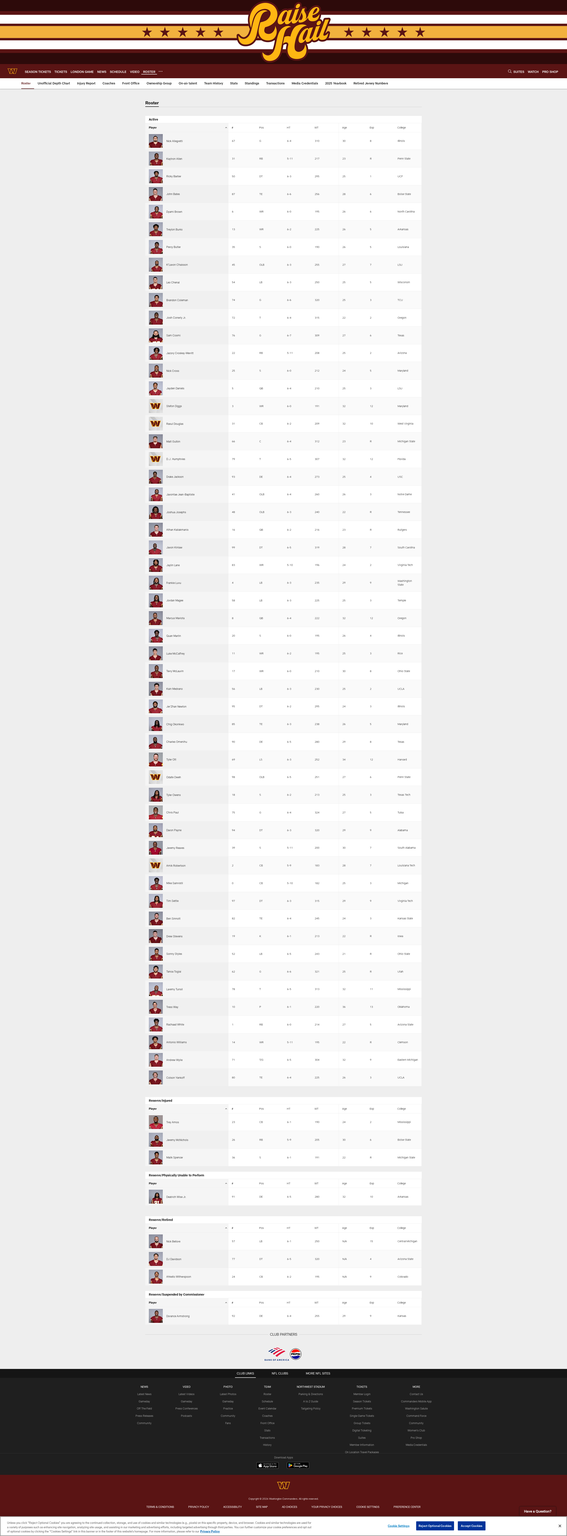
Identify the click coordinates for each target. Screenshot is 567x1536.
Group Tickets (362, 1423)
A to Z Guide (310, 1401)
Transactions (267, 1437)
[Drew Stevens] (156, 936)
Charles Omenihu (176, 741)
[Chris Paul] (156, 812)
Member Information (362, 1444)
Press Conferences (186, 1408)
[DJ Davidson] (156, 1259)
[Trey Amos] (156, 1122)
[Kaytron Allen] (156, 159)
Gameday (144, 1401)
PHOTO (228, 1386)
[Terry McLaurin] (156, 671)
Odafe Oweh (173, 777)
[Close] (560, 1526)
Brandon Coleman (177, 300)
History (267, 1444)
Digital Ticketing (361, 1430)
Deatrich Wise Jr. (176, 1196)
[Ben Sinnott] (156, 919)
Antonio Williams (176, 1042)
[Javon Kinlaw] (156, 547)
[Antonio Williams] (156, 1042)
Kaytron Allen (174, 158)
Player (153, 127)
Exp (372, 127)
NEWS (144, 1386)
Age (344, 127)
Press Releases (144, 1415)
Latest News (144, 1394)
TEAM (267, 1386)
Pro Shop (416, 1437)
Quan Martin (173, 635)
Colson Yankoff (175, 1077)
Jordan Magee (174, 600)
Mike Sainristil (174, 883)
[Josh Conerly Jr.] (156, 318)
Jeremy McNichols (177, 1139)
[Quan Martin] (156, 636)
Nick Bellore (173, 1241)
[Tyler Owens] (156, 795)
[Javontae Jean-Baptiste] (156, 494)
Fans (228, 1423)
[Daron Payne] (156, 830)
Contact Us (416, 1394)
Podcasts (186, 1415)
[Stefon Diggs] (156, 406)
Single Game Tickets (362, 1415)
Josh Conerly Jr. (176, 317)
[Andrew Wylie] (156, 1060)
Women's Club (416, 1430)
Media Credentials (416, 1444)
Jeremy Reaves (175, 847)
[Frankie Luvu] (156, 583)
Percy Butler (173, 246)
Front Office (267, 1423)
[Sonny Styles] (156, 954)
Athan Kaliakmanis (177, 529)
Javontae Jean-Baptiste (180, 494)
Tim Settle (172, 900)
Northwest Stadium (311, 1386)
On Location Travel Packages (362, 1452)
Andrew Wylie (174, 1059)
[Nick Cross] (156, 371)
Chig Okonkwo (175, 724)
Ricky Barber (173, 176)
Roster (267, 1394)
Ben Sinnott (173, 918)
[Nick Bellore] (156, 1241)
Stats (267, 1430)
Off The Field (144, 1408)
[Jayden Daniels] (156, 388)
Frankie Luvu (173, 582)
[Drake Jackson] (156, 477)
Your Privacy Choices (326, 1506)
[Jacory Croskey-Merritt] (156, 353)
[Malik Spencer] (156, 1157)
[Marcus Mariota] (156, 618)
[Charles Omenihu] (156, 742)
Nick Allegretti (174, 140)
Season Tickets (362, 1401)
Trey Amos (172, 1122)
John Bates (173, 193)
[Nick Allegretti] (156, 141)
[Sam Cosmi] (156, 335)
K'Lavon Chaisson (177, 264)
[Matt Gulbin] (156, 441)
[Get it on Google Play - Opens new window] (298, 1467)
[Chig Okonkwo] (156, 724)
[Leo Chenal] (156, 282)
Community (144, 1423)
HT (288, 127)
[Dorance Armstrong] (156, 1316)
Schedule (267, 1401)
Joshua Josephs (176, 512)
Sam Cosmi (173, 335)
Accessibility (232, 1506)
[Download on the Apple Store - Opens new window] (267, 1466)
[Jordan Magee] (156, 600)
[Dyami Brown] (156, 212)
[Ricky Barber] (156, 176)
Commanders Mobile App (416, 1401)
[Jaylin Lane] (156, 565)
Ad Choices (289, 1506)
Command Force (416, 1415)
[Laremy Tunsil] (156, 989)
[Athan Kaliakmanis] (156, 530)
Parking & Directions (311, 1394)
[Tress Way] (156, 1007)
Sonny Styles (174, 953)
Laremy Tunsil (174, 989)
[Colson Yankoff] (156, 1077)
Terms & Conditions (160, 1506)
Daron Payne (173, 830)
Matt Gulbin (173, 441)
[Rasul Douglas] (156, 424)
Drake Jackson (175, 476)
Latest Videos (186, 1394)
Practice (228, 1408)
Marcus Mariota (175, 618)
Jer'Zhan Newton (176, 706)
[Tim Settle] (156, 901)
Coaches (267, 1415)
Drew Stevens (174, 936)
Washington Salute (416, 1408)
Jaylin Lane (173, 565)
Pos (261, 127)
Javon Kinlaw (174, 547)
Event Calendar (267, 1408)
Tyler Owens (173, 794)
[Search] (510, 71)
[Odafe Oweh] (156, 777)
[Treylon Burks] (156, 229)
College (401, 127)
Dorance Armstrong (178, 1316)
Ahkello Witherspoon (178, 1276)
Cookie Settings (367, 1506)
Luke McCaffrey (175, 653)
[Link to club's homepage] (12, 71)
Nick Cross (172, 370)
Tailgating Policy (310, 1408)
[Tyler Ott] (156, 759)
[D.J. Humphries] (156, 459)
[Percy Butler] (156, 247)
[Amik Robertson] (156, 865)
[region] (283, 1526)
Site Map (262, 1506)
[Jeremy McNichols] (156, 1140)
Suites (362, 1437)
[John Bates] (156, 194)
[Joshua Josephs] (156, 512)
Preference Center (407, 1506)
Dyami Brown (174, 211)
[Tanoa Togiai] (156, 972)
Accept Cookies (471, 1525)
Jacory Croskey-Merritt (180, 353)
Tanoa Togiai (173, 971)
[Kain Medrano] (156, 689)
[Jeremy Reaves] (156, 848)
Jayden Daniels (175, 388)
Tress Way (172, 1006)
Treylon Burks (174, 229)
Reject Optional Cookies (435, 1525)
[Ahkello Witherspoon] (156, 1277)
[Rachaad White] (156, 1024)
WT (316, 127)
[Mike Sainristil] (156, 883)
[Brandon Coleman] (156, 300)
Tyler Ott (171, 759)
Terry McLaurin (175, 670)
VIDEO (186, 1386)
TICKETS (362, 1386)
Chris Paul (172, 812)
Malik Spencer (174, 1157)
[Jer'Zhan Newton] (156, 706)
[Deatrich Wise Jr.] (156, 1197)
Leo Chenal (173, 282)
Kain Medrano (174, 688)
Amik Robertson (176, 865)
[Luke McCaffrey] (156, 653)
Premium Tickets (362, 1408)
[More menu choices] (160, 71)
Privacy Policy (198, 1506)
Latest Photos (228, 1394)
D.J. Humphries (175, 458)
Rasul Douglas (174, 423)
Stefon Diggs (174, 405)
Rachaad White (175, 1024)
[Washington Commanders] (283, 1486)
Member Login (362, 1394)
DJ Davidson (173, 1259)
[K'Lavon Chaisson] (156, 265)
